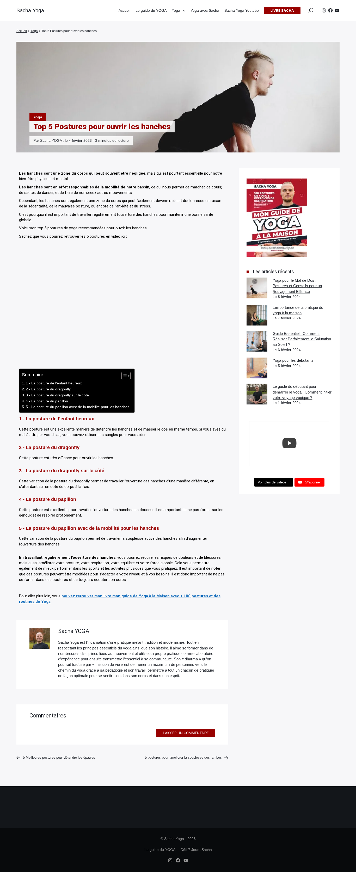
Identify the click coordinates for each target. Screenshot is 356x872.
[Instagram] (324, 10)
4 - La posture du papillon (47, 401)
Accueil (124, 10)
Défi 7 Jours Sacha (196, 850)
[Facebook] (330, 10)
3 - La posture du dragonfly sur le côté (57, 395)
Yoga (37, 117)
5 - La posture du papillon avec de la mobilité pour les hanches (77, 407)
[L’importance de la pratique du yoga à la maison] (257, 315)
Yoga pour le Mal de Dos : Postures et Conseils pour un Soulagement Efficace (297, 286)
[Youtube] (337, 10)
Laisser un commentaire (186, 733)
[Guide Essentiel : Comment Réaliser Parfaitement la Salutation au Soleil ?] (257, 341)
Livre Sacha (282, 10)
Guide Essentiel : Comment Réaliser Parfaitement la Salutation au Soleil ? (302, 339)
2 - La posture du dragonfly (48, 389)
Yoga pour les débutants (293, 360)
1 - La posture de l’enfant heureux (54, 383)
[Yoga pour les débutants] (257, 368)
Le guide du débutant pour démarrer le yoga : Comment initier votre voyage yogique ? (302, 392)
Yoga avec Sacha (205, 10)
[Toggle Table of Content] (123, 375)
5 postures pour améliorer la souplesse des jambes (183, 757)
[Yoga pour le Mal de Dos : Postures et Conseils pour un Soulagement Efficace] (257, 288)
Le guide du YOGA (151, 10)
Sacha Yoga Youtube (241, 10)
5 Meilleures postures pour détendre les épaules (59, 757)
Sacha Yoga (30, 10)
